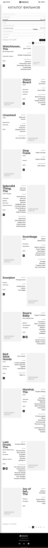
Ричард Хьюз (20, 280)
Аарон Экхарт (40, 159)
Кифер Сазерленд (24, 55)
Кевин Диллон (20, 364)
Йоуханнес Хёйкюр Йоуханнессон (40, 402)
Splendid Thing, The (9, 188)
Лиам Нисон (21, 196)
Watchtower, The (11, 48)
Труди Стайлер (39, 315)
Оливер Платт (40, 255)
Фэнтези (25, 89)
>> (44, 43)
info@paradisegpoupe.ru (24, 540)
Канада (8, 193)
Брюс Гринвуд (40, 406)
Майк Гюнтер (40, 152)
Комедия (25, 92)
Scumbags (30, 236)
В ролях (29, 52)
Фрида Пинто (20, 129)
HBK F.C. (22, 375)
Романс (25, 94)
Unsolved (9, 115)
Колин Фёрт (40, 499)
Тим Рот (22, 131)
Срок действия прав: (24, 28)
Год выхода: (24, 19)
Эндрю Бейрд (40, 391)
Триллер (5, 56)
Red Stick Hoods (7, 356)
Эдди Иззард (21, 212)
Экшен (11, 56)
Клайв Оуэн (21, 286)
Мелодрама (26, 325)
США (24, 85)
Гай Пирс (41, 398)
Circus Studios (20, 138)
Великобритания (8, 51)
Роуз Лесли (21, 452)
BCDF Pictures (40, 97)
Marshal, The (28, 391)
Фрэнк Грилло (40, 247)
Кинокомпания (27, 59)
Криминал (6, 122)
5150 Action (41, 166)
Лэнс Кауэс (21, 356)
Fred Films (41, 267)
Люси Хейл (41, 90)
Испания (5, 454)
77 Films (38, 416)
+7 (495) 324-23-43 (24, 538)
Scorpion (9, 277)
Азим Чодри (40, 249)
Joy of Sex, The (27, 491)
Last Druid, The (7, 444)
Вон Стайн (27, 48)
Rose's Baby (27, 314)
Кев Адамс (41, 251)
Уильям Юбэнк (20, 444)
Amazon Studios (19, 478)
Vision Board (27, 81)
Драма (5, 200)
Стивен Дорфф (19, 363)
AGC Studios (21, 476)
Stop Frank (26, 152)
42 (15, 467)
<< (29, 43)
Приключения (7, 205)
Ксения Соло (40, 253)
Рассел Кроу (20, 451)
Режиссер (29, 46)
